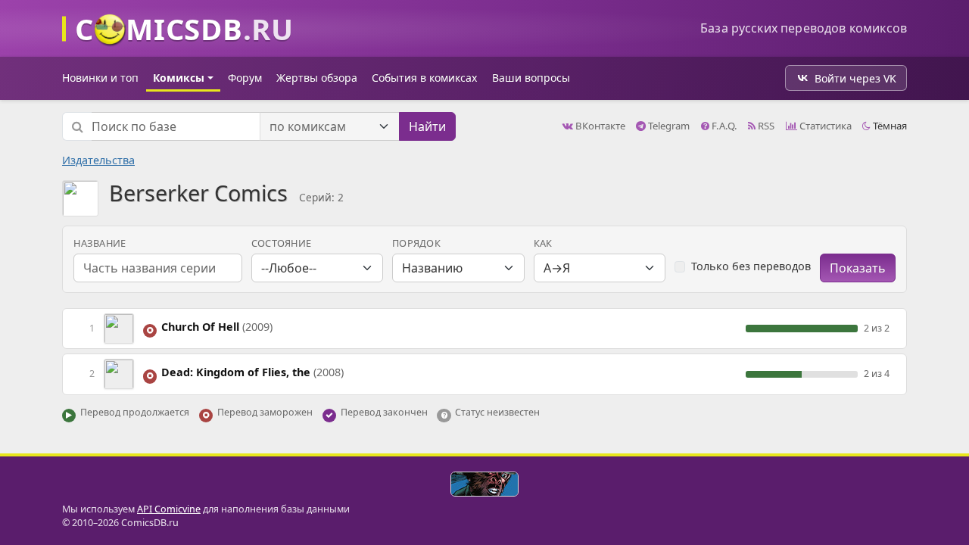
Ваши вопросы (531, 77)
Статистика (824, 125)
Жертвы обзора (316, 77)
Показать (858, 268)
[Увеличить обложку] (119, 327)
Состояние (281, 243)
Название (99, 243)
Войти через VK (855, 78)
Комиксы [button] (178, 77)
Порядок (416, 243)
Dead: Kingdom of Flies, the (252, 372)
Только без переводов (751, 266)
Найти (427, 126)
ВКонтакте (599, 125)
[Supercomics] (484, 484)
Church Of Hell (217, 326)
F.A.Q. (723, 125)
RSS (765, 125)
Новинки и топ (100, 77)
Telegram (668, 125)
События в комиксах (424, 77)
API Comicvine (169, 509)
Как (543, 243)
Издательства (98, 160)
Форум (245, 77)
